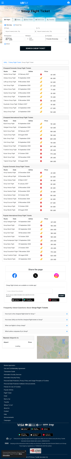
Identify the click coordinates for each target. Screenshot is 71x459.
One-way (9, 25)
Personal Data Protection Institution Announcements (19, 383)
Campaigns (7, 420)
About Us (6, 408)
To (39, 28)
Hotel (5, 396)
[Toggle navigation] (3, 2)
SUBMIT (61, 295)
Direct (8, 44)
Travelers (49, 35)
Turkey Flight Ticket (15, 62)
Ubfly (5, 62)
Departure (8, 35)
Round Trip (18, 25)
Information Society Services (12, 374)
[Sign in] (67, 2)
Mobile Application (9, 365)
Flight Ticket (7, 393)
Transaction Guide (9, 371)
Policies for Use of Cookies (12, 387)
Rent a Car (7, 399)
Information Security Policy (12, 377)
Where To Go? (8, 405)
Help (5, 414)
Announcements (9, 417)
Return (29, 35)
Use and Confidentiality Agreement (14, 368)
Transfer (6, 402)
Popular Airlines (8, 390)
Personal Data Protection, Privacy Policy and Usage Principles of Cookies (26, 380)
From (7, 28)
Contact (6, 411)
